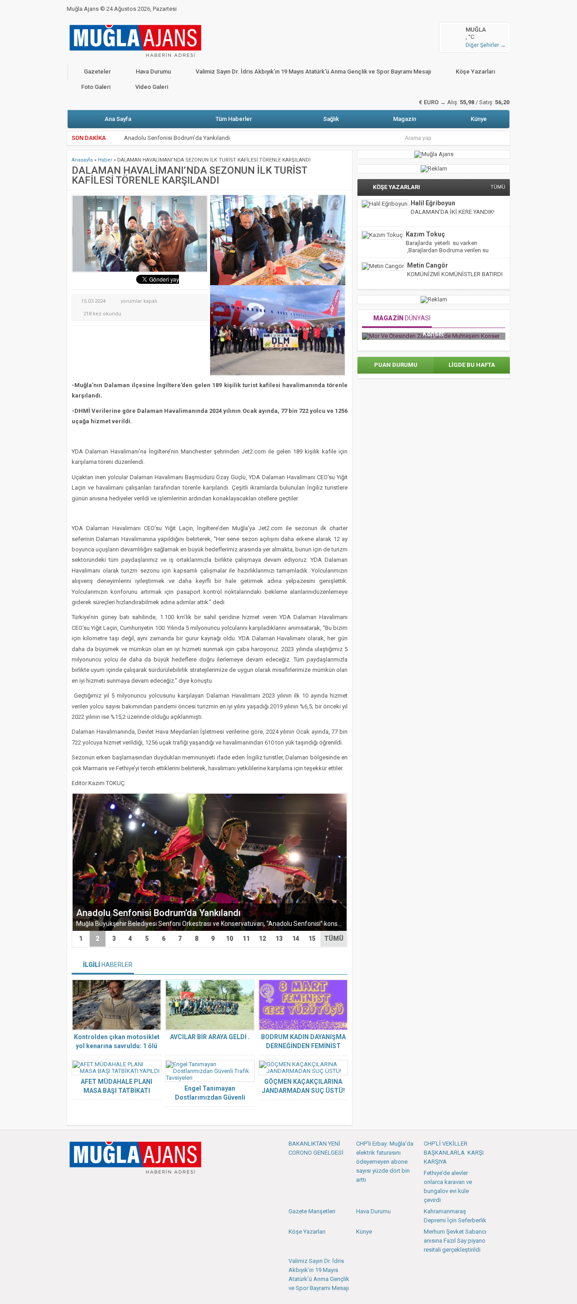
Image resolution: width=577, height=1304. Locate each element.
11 (246, 938)
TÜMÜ (333, 938)
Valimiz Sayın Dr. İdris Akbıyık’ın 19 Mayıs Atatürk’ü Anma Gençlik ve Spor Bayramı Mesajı (313, 71)
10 (229, 938)
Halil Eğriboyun (433, 203)
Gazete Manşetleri (311, 1211)
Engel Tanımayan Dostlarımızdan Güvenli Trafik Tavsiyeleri (210, 1097)
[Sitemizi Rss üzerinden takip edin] (134, 1187)
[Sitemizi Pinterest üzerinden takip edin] (119, 1187)
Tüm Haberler (233, 119)
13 (279, 938)
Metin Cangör (427, 265)
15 (312, 938)
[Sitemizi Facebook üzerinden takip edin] (74, 1187)
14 (295, 938)
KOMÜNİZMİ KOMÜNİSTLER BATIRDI (455, 274)
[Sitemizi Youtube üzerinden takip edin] (104, 1187)
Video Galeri (151, 86)
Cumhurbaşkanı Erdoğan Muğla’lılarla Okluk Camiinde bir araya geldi (211, 142)
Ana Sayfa (118, 119)
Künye (479, 119)
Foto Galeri (95, 86)
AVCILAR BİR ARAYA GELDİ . (210, 1036)
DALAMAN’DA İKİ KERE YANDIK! (453, 211)
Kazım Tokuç (425, 234)
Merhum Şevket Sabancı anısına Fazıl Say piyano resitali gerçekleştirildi (455, 1240)
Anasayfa (82, 160)
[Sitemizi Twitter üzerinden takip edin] (89, 1187)
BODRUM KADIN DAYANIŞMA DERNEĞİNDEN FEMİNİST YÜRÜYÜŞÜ (303, 1046)
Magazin (404, 119)
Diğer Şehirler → (486, 45)
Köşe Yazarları (475, 71)
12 (262, 938)
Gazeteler (97, 71)
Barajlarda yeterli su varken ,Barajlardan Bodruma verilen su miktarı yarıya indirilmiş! (447, 250)
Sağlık (331, 119)
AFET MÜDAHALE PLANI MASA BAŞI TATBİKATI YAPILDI (116, 1090)
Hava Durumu (153, 71)
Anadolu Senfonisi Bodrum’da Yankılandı (158, 912)
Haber (105, 160)
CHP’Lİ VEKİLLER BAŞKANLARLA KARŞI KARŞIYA (454, 1152)
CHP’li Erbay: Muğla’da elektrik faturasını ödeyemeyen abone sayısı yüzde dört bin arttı (384, 1161)
